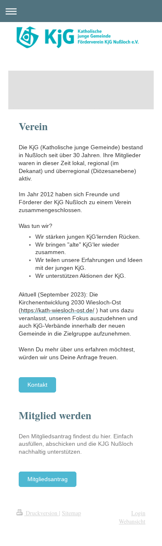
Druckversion (41, 513)
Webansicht (132, 521)
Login (138, 513)
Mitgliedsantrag (47, 479)
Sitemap (71, 513)
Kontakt (37, 384)
